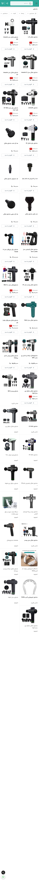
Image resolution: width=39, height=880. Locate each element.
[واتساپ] (3, 877)
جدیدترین (31, 13)
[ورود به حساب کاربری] (7, 3)
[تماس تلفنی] (3, 872)
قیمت (14, 13)
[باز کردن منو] (36, 3)
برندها (22, 13)
